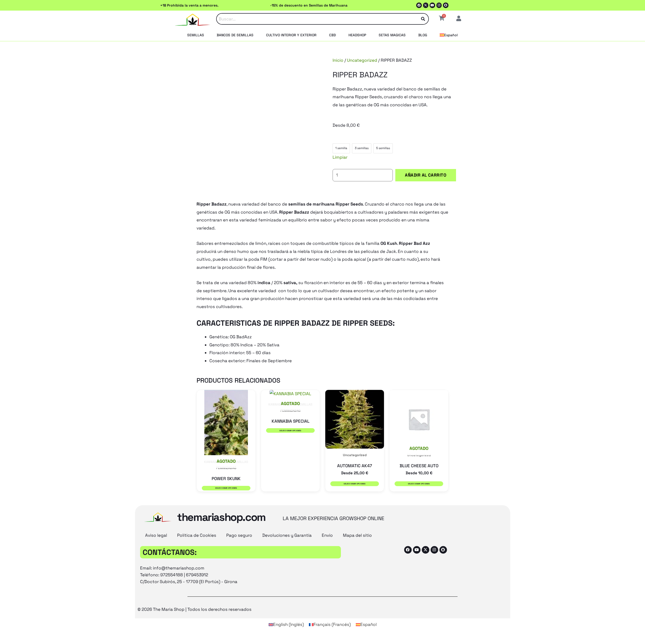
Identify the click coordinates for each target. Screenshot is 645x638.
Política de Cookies (196, 535)
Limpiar (340, 157)
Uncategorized (362, 60)
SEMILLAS (195, 35)
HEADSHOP (357, 35)
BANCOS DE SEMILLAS (235, 35)
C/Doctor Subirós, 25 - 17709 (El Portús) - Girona (188, 581)
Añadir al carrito (425, 175)
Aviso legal (156, 535)
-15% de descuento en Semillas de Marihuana (308, 5)
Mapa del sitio (357, 535)
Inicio (338, 60)
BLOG (422, 35)
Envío (327, 535)
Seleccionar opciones (226, 488)
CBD (332, 35)
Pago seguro (239, 535)
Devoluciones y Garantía (287, 535)
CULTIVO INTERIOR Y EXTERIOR (291, 35)
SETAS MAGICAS (392, 35)
